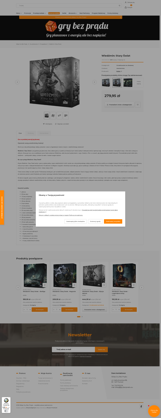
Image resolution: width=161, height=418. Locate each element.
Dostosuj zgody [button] (95, 221)
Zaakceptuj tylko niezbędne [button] (75, 221)
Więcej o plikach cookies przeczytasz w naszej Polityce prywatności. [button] (61, 215)
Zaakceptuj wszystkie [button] (113, 221)
